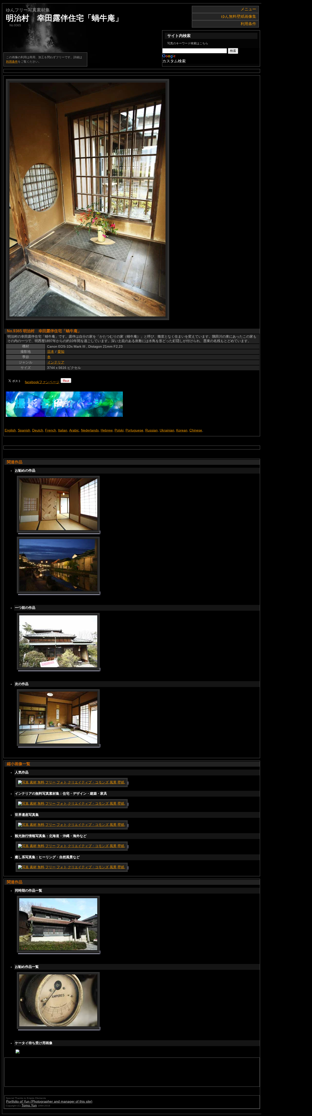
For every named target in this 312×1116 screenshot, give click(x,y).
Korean (181, 430)
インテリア (55, 362)
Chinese (195, 430)
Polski (119, 430)
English (10, 430)
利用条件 (248, 24)
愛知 (61, 351)
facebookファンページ (42, 382)
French (50, 430)
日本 (50, 351)
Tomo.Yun (29, 1105)
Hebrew (107, 430)
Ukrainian (167, 430)
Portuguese (134, 430)
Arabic (74, 430)
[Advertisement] (95, 1072)
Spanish (24, 430)
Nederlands (90, 430)
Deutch (37, 430)
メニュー (248, 9)
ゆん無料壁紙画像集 (238, 16)
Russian (151, 430)
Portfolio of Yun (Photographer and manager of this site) (49, 1101)
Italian (62, 430)
